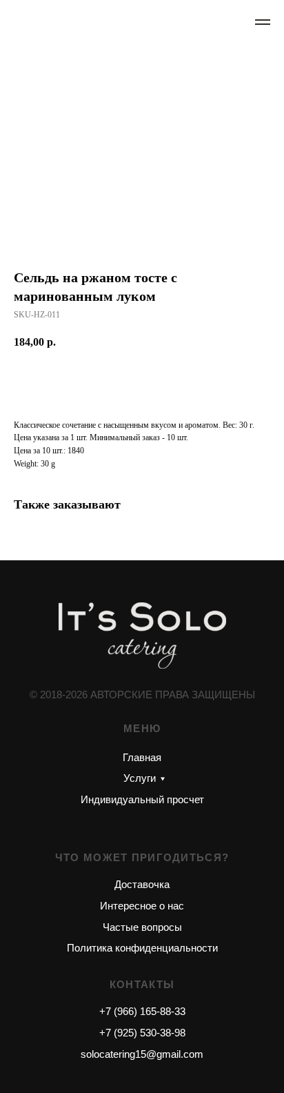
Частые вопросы (142, 927)
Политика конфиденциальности (142, 948)
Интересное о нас (142, 906)
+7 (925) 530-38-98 (142, 1032)
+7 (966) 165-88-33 (142, 1011)
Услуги (139, 778)
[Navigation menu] (262, 22)
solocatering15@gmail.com (142, 1054)
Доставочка (142, 884)
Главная (142, 757)
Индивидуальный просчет (142, 799)
